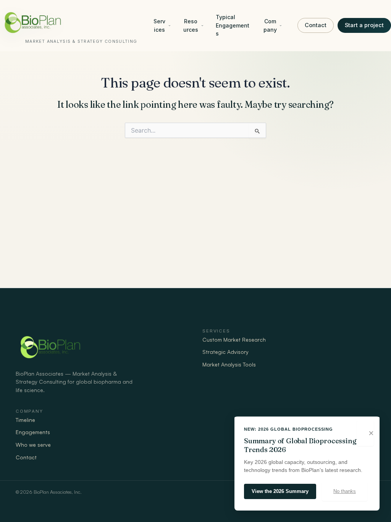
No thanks (344, 491)
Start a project (364, 25)
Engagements (33, 432)
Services (159, 25)
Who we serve (33, 444)
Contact (315, 25)
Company (270, 25)
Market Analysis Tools (229, 364)
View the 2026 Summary (280, 491)
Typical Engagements (232, 25)
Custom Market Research (234, 339)
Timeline (25, 420)
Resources (190, 25)
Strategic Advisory (225, 352)
